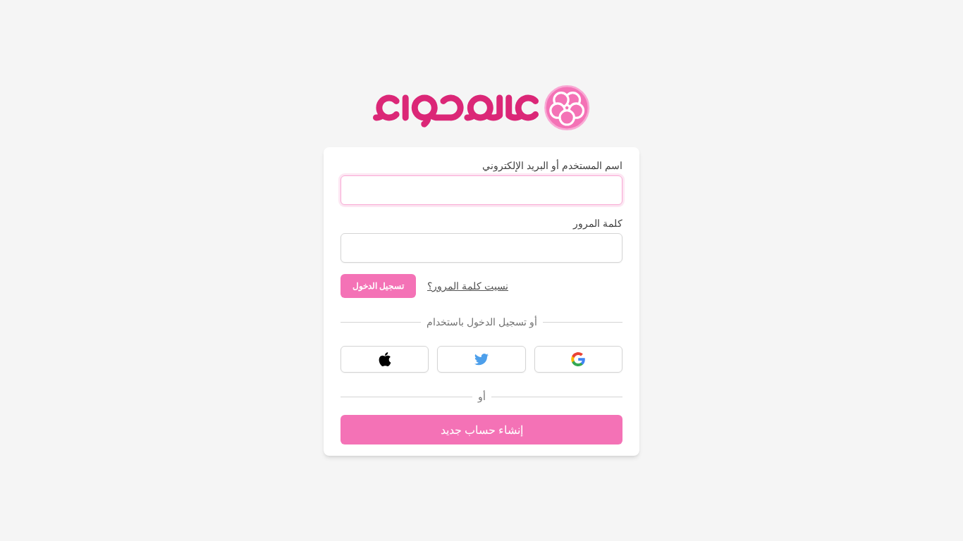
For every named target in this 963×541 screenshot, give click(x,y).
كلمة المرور (597, 223)
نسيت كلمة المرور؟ (467, 285)
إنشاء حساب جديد (482, 429)
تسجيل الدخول (378, 286)
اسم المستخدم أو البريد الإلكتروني (552, 165)
